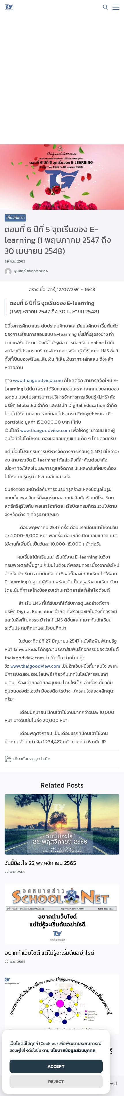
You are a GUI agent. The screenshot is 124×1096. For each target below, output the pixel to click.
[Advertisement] (62, 79)
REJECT (56, 1081)
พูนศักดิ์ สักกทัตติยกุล (31, 271)
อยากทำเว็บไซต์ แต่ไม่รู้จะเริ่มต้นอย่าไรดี (49, 952)
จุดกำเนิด (42, 759)
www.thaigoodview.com (38, 380)
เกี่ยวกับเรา (15, 218)
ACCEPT (56, 1066)
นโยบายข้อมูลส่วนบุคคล (72, 1050)
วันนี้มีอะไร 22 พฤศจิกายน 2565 (40, 863)
